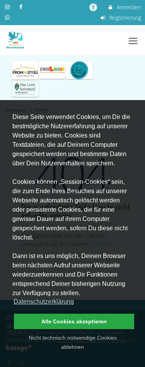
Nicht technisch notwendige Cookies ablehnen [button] (73, 342)
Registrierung (124, 17)
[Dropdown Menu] (133, 41)
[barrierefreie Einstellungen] (94, 7)
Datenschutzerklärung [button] (44, 301)
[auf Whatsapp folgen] (8, 17)
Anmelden (128, 7)
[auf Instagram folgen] (8, 6)
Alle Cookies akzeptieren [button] (74, 321)
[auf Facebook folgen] (22, 6)
